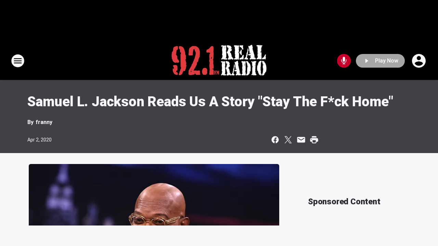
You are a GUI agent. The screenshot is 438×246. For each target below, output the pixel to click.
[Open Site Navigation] (18, 61)
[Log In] (419, 61)
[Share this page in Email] (301, 140)
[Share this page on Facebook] (275, 140)
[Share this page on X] (288, 140)
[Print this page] (314, 140)
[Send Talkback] (344, 61)
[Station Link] (219, 61)
